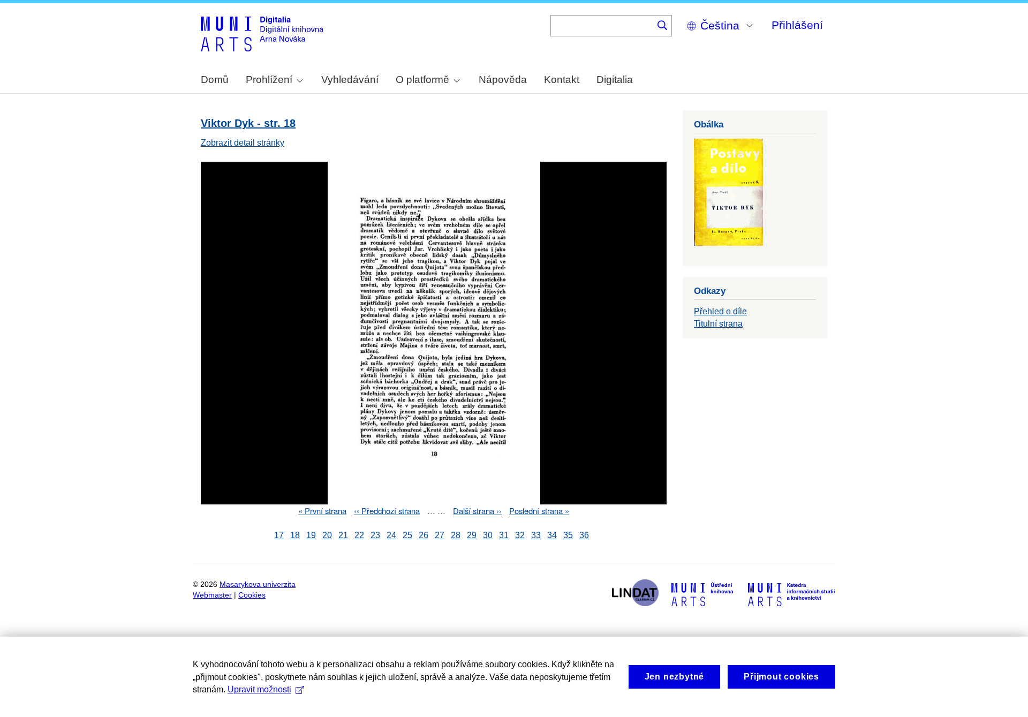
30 (488, 535)
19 (311, 535)
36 (584, 535)
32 (520, 535)
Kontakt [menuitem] (561, 79)
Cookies (252, 595)
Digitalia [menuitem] (614, 79)
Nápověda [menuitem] (503, 79)
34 (552, 535)
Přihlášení (797, 25)
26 (423, 535)
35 (568, 535)
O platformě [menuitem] (422, 79)
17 (279, 535)
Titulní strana (718, 323)
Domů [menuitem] (215, 79)
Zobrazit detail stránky (242, 142)
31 (504, 535)
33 (536, 535)
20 (327, 535)
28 (455, 535)
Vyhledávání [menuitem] (350, 79)
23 (375, 535)
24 (391, 535)
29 (472, 535)
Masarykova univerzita (258, 584)
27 (439, 535)
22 (359, 535)
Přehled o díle (720, 311)
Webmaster (212, 595)
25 (407, 535)
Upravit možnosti (259, 689)
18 (295, 535)
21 (343, 535)
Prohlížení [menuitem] (269, 79)
